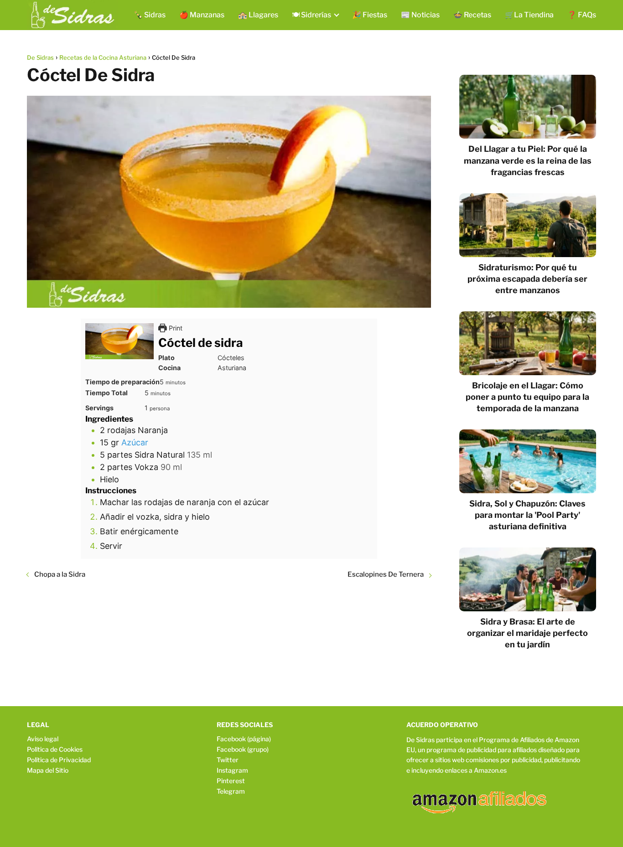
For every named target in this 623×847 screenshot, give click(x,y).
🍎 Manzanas (201, 14)
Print (174, 328)
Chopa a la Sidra (59, 574)
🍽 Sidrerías (311, 14)
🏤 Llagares (258, 14)
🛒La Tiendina (529, 14)
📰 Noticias (420, 14)
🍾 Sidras (150, 14)
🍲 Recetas (472, 14)
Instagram (232, 770)
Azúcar (134, 442)
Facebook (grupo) (243, 749)
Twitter (228, 760)
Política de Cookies (55, 749)
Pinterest (231, 781)
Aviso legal (42, 739)
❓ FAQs (581, 14)
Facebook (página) (244, 739)
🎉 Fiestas (369, 14)
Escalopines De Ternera (386, 574)
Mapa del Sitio (47, 770)
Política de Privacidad (59, 760)
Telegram (231, 791)
